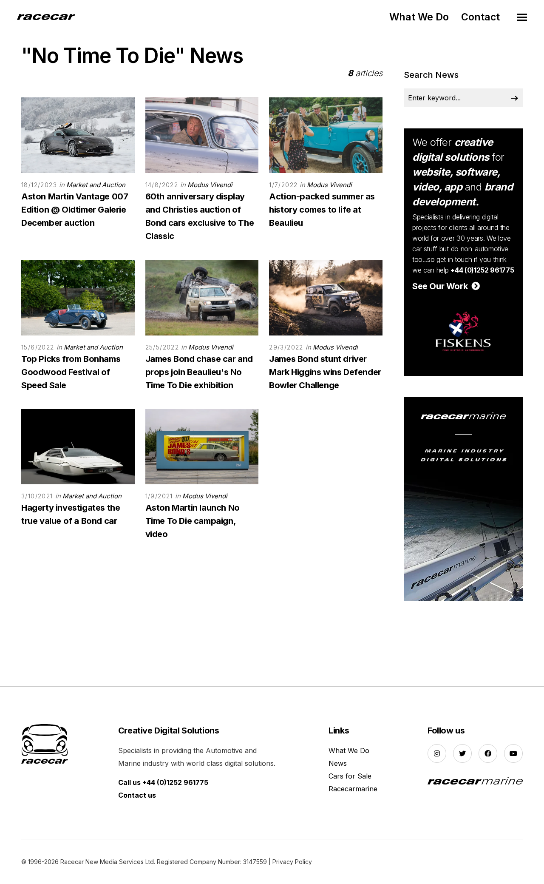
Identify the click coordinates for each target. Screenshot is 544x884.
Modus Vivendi (209, 185)
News (338, 763)
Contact (480, 17)
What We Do (419, 17)
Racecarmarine (353, 789)
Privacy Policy (292, 861)
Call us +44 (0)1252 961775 (163, 782)
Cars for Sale (350, 776)
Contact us (137, 795)
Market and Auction (95, 185)
